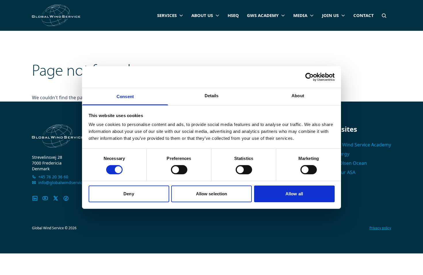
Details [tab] (212, 95)
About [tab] (297, 95)
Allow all (294, 193)
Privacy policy (380, 228)
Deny (128, 193)
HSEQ (233, 15)
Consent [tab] (125, 96)
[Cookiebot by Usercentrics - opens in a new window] (309, 76)
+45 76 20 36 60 (53, 176)
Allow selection (211, 193)
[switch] (179, 169)
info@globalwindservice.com (66, 182)
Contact (363, 15)
